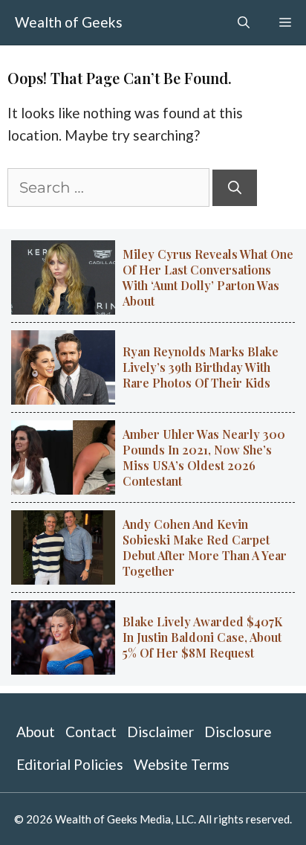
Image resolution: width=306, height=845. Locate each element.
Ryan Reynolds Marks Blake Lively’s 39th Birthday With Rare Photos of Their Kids (201, 367)
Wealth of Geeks (69, 21)
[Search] (234, 188)
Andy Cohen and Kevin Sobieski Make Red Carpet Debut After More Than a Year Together (205, 547)
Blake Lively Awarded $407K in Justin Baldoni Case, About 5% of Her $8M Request (202, 637)
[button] (243, 22)
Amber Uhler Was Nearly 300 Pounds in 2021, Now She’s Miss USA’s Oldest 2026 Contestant (204, 457)
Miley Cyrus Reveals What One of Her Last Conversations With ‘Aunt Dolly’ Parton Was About (208, 277)
